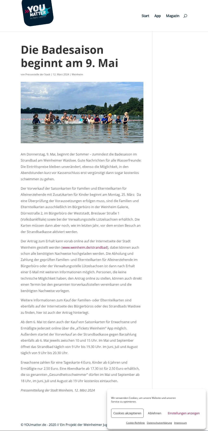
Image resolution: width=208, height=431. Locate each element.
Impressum (180, 422)
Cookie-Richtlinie (135, 422)
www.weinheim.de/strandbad (84, 247)
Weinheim (77, 74)
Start (145, 16)
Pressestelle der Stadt (37, 74)
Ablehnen (154, 413)
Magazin (172, 16)
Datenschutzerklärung (159, 422)
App (157, 16)
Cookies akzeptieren (127, 413)
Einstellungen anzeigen (184, 413)
